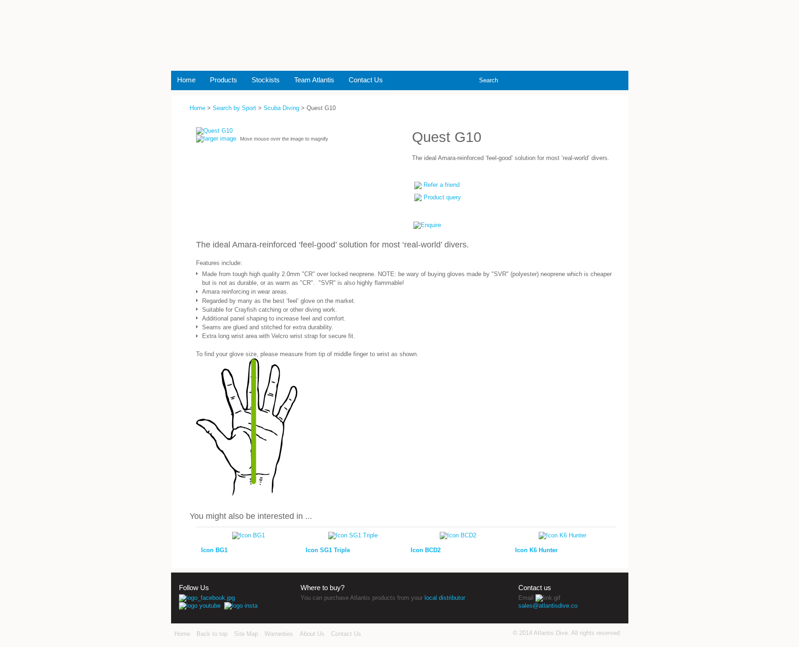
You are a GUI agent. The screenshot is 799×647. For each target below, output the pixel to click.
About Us (312, 633)
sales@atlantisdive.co (548, 605)
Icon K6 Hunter (536, 550)
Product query (442, 197)
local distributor (444, 597)
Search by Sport (234, 108)
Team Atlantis (314, 80)
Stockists (266, 80)
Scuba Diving (281, 108)
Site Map (246, 633)
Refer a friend (442, 184)
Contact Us (366, 80)
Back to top (212, 633)
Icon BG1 (214, 550)
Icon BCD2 (426, 550)
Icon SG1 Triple (328, 550)
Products (223, 80)
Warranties (278, 633)
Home (186, 80)
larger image (219, 138)
